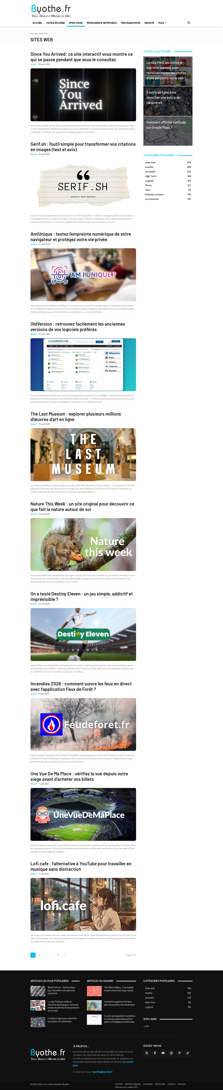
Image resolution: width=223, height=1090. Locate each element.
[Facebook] (155, 1053)
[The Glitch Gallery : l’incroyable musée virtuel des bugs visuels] (94, 991)
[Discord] (163, 1053)
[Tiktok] (187, 1053)
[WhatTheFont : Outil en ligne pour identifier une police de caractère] (37, 991)
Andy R (33, 64)
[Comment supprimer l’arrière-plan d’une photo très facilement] (94, 1005)
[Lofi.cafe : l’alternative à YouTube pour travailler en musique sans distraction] (83, 904)
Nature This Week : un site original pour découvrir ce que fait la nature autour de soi (82, 506)
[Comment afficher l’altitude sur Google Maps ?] (168, 131)
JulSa (146, 1026)
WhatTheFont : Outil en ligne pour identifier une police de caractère (61, 990)
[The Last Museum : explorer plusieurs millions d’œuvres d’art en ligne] (83, 454)
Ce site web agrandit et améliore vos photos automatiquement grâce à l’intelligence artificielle (119, 1018)
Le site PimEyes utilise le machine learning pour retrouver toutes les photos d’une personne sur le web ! (63, 1006)
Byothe (33, 334)
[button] (189, 23)
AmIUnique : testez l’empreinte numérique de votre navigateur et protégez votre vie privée (80, 236)
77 (58, 955)
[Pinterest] (179, 1053)
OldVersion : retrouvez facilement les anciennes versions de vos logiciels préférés (77, 326)
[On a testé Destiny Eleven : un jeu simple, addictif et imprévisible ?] (83, 634)
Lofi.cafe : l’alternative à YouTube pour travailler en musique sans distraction (80, 866)
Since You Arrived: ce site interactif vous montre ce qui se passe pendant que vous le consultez (81, 56)
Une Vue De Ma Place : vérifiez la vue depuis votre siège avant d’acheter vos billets (79, 776)
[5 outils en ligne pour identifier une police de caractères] (168, 101)
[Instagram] (171, 1053)
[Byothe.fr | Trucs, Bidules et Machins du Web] (56, 11)
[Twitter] (146, 1053)
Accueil (33, 33)
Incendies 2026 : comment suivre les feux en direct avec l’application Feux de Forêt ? (81, 686)
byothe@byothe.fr (102, 1071)
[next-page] (65, 955)
